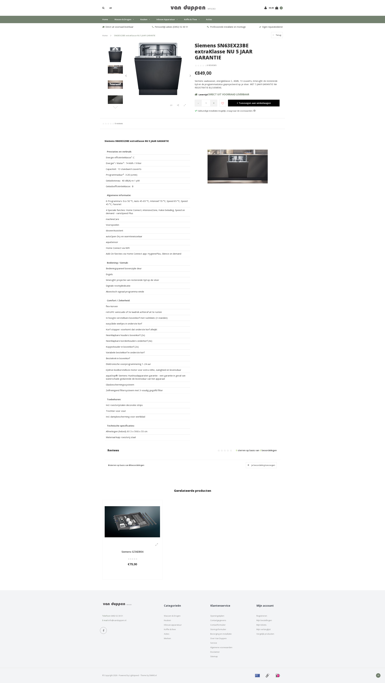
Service (213, 643)
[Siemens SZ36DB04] (132, 521)
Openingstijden (217, 615)
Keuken (143, 19)
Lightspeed (134, 675)
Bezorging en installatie (221, 633)
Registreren (261, 615)
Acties (209, 19)
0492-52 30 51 (117, 615)
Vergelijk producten (265, 633)
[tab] (147, 152)
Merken (167, 638)
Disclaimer (215, 652)
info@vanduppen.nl (117, 620)
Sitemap (214, 656)
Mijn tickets (261, 624)
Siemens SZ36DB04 (132, 551)
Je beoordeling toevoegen (263, 465)
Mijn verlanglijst (263, 629)
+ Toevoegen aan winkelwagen (254, 102)
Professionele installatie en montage (228, 26)
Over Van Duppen (218, 638)
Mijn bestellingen (264, 620)
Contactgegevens (218, 620)
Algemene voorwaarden (221, 647)
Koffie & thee (190, 19)
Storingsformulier (218, 629)
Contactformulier (218, 624)
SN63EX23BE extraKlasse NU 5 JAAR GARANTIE (134, 35)
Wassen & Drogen (122, 19)
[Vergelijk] (110, 7)
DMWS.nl (153, 675)
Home (105, 19)
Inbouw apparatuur (165, 19)
